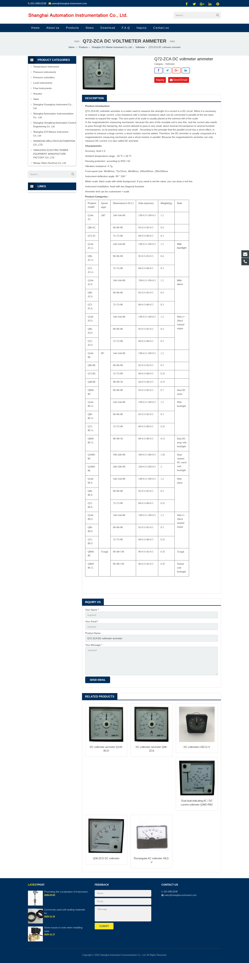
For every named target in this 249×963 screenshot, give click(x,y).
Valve (36, 99)
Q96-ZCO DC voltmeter (106, 858)
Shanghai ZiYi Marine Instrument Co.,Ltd (112, 47)
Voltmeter (140, 47)
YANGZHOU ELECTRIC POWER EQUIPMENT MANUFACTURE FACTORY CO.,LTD (50, 154)
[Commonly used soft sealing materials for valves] (35, 923)
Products (83, 47)
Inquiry (160, 79)
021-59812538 (38, 3)
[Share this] (158, 70)
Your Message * (93, 645)
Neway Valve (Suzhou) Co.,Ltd (49, 163)
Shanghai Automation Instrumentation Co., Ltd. (53, 115)
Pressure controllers (44, 77)
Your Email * (91, 621)
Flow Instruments (42, 88)
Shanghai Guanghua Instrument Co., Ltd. (53, 106)
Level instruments (42, 82)
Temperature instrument (46, 66)
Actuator (37, 93)
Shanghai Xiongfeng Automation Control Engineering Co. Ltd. (54, 124)
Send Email (180, 79)
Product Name (93, 633)
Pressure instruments (44, 72)
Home (71, 47)
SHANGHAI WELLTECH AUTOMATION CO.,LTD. (54, 143)
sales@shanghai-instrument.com (69, 3)
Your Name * (92, 609)
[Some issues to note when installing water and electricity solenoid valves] (35, 941)
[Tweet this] (167, 70)
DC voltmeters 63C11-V (197, 746)
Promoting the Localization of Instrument (66, 891)
